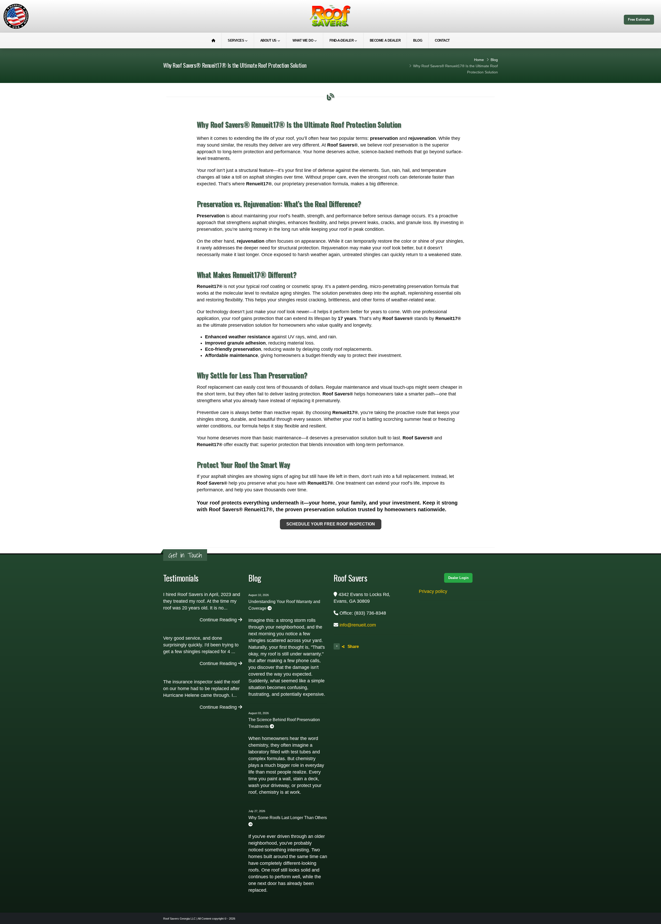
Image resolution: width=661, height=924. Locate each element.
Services (236, 40)
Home (479, 60)
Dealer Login (458, 578)
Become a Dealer (385, 40)
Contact (442, 40)
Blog (417, 40)
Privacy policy (433, 591)
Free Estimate (639, 19)
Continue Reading (219, 619)
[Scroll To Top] (652, 918)
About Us (268, 40)
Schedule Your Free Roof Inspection (330, 524)
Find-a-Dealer (341, 40)
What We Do (303, 40)
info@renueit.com (358, 625)
